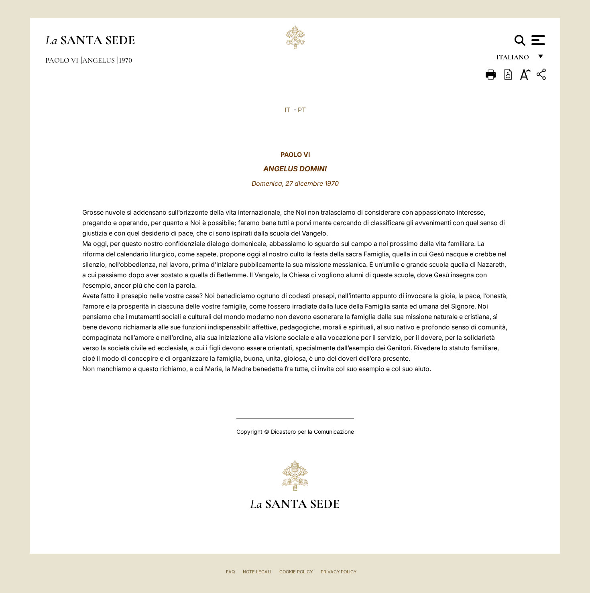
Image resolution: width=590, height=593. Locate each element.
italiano (514, 59)
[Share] (542, 76)
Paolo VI (62, 60)
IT (287, 110)
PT (302, 110)
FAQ (230, 572)
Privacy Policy (338, 572)
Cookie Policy (296, 572)
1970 (125, 60)
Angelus (99, 60)
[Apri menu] (537, 40)
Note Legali (257, 572)
